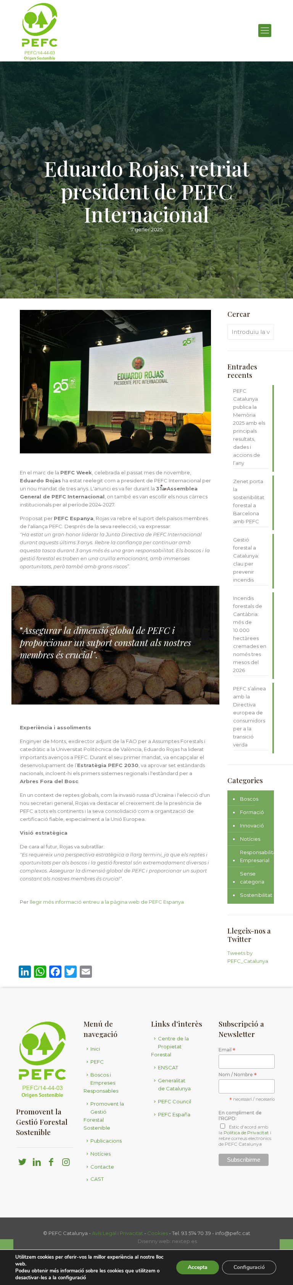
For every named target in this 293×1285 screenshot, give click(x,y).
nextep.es (184, 1241)
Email (227, 1050)
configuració (72, 1277)
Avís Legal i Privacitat (117, 1233)
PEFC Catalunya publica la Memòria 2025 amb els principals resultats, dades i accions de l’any (249, 427)
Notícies (250, 839)
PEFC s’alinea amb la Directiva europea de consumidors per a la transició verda (249, 716)
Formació (252, 812)
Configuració (249, 1267)
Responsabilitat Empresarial (259, 856)
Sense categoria (252, 878)
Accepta (198, 1267)
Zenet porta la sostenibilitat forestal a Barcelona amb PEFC (248, 501)
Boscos (249, 799)
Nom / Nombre (238, 1075)
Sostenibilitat (256, 895)
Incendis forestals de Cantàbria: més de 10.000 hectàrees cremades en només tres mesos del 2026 (249, 634)
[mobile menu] (264, 30)
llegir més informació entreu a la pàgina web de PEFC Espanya (106, 902)
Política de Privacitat (246, 1132)
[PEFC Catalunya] (39, 30)
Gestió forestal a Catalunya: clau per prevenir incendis (246, 560)
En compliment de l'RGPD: (240, 1115)
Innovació (252, 825)
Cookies (157, 1233)
